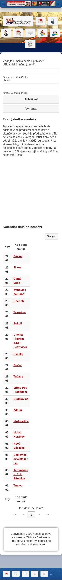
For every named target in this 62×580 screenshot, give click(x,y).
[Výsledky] (44, 574)
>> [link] (47, 514)
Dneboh (18, 301)
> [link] (39, 514)
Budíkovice (20, 398)
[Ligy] (30, 44)
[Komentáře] (30, 33)
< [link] (23, 514)
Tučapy (18, 376)
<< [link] (15, 514)
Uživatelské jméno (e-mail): (19, 64)
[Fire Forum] (55, 33)
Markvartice (21, 421)
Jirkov (17, 267)
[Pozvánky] (25, 574)
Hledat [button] (58, 4)
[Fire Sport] (18, 21)
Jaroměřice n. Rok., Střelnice (20, 474)
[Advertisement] (31, 191)
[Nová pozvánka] (16, 574)
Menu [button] (3, 4)
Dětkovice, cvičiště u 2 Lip (20, 459)
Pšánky (18, 354)
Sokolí (17, 323)
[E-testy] (42, 33)
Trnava (17, 485)
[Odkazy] (18, 33)
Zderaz (17, 410)
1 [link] (31, 514)
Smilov (17, 256)
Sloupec (51, 236)
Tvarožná (19, 312)
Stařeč (17, 365)
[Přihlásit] (53, 21)
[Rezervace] (34, 574)
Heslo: (7, 80)
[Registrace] (6, 33)
